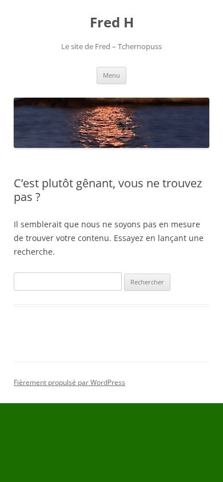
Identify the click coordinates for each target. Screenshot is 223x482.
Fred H (112, 22)
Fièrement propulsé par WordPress (69, 382)
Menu (111, 75)
